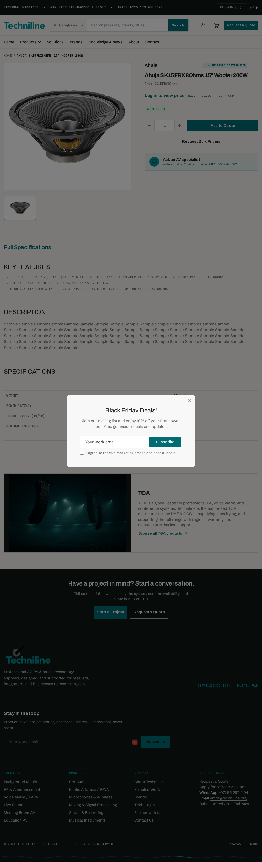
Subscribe (165, 442)
